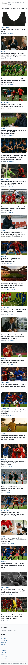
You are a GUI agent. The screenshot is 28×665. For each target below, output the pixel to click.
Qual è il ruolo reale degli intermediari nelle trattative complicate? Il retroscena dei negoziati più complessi (13, 55)
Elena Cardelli (10, 84)
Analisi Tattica (16, 8)
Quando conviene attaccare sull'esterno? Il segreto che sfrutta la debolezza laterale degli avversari (12, 514)
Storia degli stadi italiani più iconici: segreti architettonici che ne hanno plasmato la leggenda (12, 285)
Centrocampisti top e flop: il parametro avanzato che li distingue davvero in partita (13, 565)
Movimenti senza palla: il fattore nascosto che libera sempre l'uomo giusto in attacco (12, 106)
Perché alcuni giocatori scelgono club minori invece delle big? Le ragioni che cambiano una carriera (13, 437)
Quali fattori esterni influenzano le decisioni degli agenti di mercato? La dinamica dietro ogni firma (12, 336)
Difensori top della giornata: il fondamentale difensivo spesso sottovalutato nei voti (11, 259)
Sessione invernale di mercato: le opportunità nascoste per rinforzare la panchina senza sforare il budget (13, 234)
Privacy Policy (4, 656)
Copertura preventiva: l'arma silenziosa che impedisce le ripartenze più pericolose (13, 411)
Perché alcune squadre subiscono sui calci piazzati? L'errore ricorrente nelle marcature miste (13, 208)
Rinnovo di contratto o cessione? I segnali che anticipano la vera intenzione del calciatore (14, 539)
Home (2, 8)
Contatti (3, 654)
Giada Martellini (10, 543)
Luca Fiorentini (10, 186)
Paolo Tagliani (10, 33)
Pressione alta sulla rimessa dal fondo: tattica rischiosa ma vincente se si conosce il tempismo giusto (13, 616)
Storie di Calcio (5, 27)
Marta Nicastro (10, 110)
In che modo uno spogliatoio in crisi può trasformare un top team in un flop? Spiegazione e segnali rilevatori (13, 157)
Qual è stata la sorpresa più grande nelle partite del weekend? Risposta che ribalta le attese (13, 463)
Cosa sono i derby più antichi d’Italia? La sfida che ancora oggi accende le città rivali (13, 386)
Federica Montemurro (11, 466)
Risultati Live (8, 8)
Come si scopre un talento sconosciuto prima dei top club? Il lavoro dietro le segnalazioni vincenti (13, 131)
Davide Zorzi (9, 58)
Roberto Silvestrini (11, 289)
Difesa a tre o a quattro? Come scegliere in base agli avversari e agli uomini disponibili (13, 311)
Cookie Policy (4, 658)
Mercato (3, 51)
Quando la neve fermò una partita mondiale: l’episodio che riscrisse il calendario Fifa (12, 488)
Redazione (3, 652)
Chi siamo (3, 650)
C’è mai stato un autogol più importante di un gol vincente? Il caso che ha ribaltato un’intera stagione (13, 183)
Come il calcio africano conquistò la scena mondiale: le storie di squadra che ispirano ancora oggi (13, 80)
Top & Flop (3, 153)
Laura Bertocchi (10, 340)
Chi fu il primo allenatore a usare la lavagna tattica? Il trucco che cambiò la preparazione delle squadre (13, 591)
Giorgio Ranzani (10, 135)
